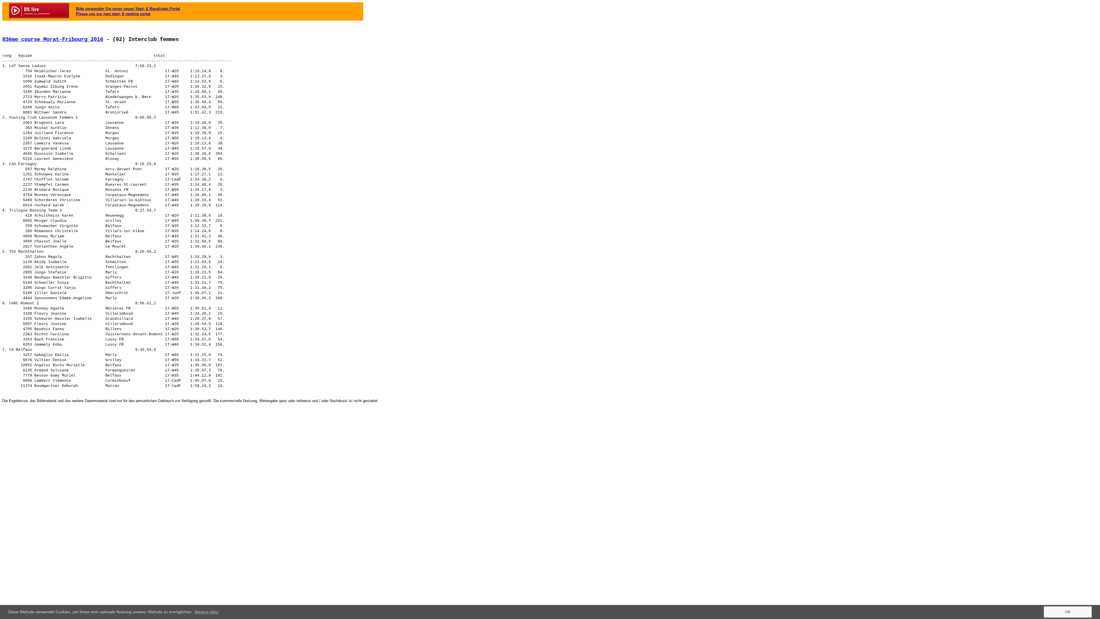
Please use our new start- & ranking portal (113, 14)
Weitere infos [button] (206, 612)
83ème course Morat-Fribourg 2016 (52, 39)
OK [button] (1068, 612)
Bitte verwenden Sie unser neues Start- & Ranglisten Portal (128, 9)
